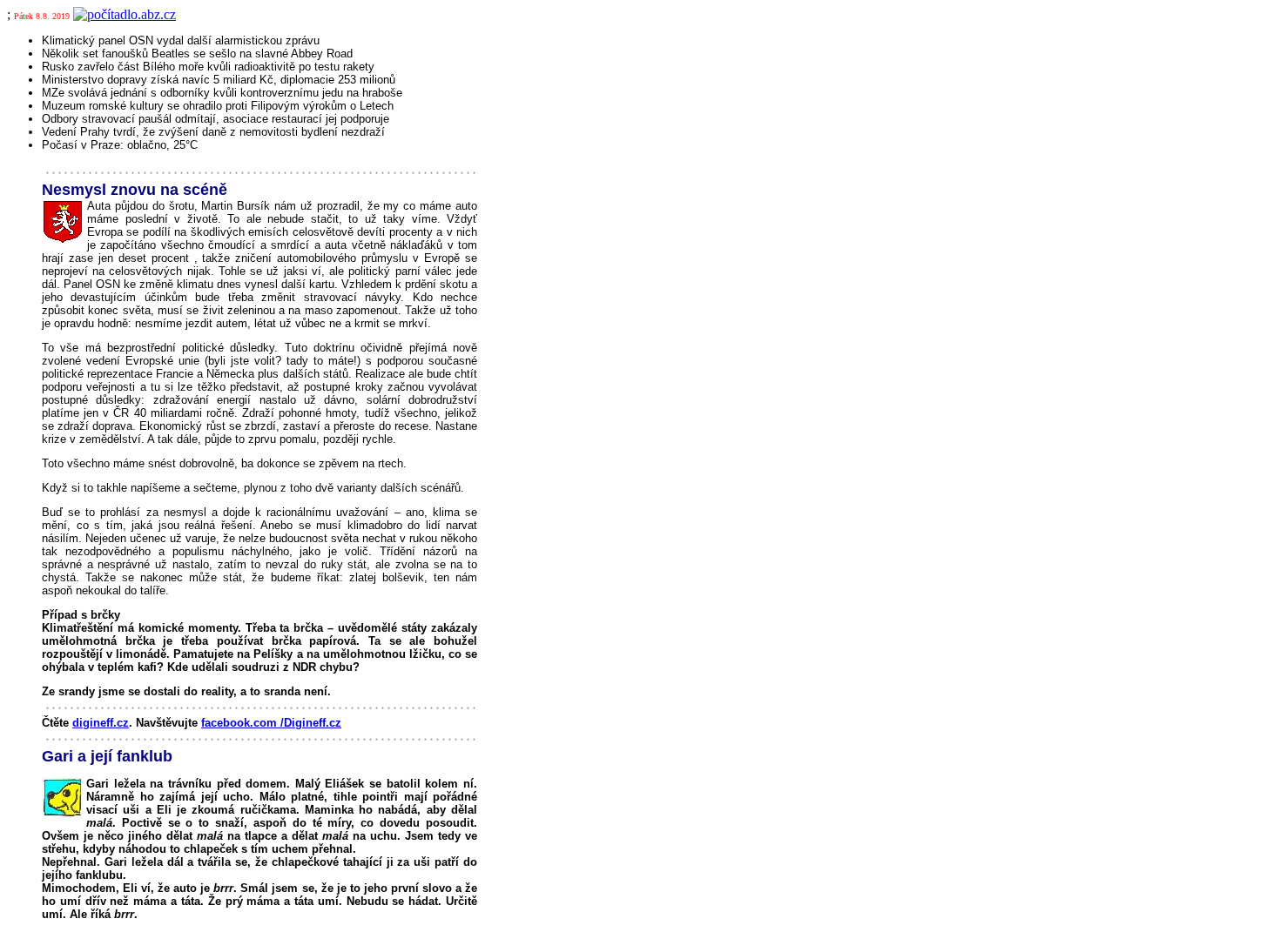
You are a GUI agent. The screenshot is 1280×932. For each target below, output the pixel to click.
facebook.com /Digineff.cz (271, 722)
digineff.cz (100, 722)
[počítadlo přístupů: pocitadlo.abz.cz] (124, 14)
